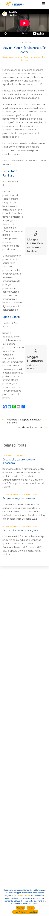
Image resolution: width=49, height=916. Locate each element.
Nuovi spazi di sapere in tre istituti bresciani (24, 421)
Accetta (20, 908)
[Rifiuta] (45, 901)
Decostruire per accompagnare (20, 530)
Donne (24, 60)
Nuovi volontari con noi (30, 427)
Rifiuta (30, 908)
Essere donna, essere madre (18, 498)
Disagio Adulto (9, 57)
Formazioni (7, 494)
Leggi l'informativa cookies (25, 912)
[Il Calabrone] (15, 5)
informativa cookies (22, 895)
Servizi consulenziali (33, 57)
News (20, 57)
